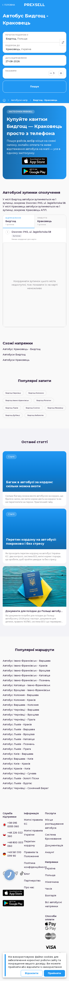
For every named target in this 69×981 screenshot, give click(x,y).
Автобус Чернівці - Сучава (19, 773)
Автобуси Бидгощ (14, 354)
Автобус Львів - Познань (18, 744)
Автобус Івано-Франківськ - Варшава (26, 660)
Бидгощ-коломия (36, 393)
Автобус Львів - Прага (17, 748)
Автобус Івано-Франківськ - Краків (25, 665)
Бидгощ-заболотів (35, 415)
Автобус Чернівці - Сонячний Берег (26, 788)
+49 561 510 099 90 (14, 854)
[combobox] (6, 39)
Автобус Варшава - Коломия (21, 704)
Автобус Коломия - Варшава (21, 695)
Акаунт (49, 852)
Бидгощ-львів (12, 408)
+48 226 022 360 (15, 834)
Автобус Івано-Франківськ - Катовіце (26, 675)
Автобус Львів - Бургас (17, 783)
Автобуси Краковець (16, 359)
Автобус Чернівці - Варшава (21, 709)
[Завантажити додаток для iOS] (34, 161)
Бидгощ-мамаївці (55, 408)
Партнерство (32, 880)
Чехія (48, 888)
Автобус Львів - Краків (17, 724)
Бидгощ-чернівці (13, 393)
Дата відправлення (16, 58)
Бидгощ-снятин (33, 408)
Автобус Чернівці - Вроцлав (21, 714)
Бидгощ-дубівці (13, 415)
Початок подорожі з (16, 35)
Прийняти (54, 973)
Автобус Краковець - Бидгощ (22, 349)
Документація (54, 845)
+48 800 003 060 (15, 844)
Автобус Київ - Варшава (18, 753)
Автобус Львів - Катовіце (19, 739)
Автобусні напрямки (19, 100)
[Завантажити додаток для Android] (34, 171)
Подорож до (12, 45)
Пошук (34, 86)
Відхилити (31, 973)
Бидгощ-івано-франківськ (17, 400)
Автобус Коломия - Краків (19, 699)
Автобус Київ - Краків (16, 763)
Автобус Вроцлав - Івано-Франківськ (26, 690)
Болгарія (50, 895)
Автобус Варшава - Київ (18, 758)
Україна (50, 868)
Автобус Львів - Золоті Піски (21, 778)
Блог (27, 873)
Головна (9, 5)
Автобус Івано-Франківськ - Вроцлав (26, 670)
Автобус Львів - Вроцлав (18, 734)
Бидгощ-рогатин (44, 400)
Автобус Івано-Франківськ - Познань (26, 680)
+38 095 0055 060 (13, 824)
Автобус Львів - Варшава (19, 729)
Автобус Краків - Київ (16, 768)
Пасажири (10, 71)
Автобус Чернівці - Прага (19, 719)
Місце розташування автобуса (54, 823)
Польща (50, 875)
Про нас (29, 887)
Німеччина (52, 881)
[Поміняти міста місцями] (63, 42)
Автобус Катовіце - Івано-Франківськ (26, 685)
